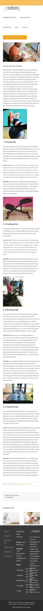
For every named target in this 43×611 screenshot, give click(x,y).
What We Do (7, 542)
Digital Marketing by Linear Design (21, 607)
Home (6, 531)
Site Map (32, 604)
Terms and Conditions (23, 604)
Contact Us (8, 556)
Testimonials (8, 547)
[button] (4, 518)
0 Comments (27, 484)
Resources (8, 552)
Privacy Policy (12, 604)
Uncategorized (19, 484)
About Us (7, 536)
